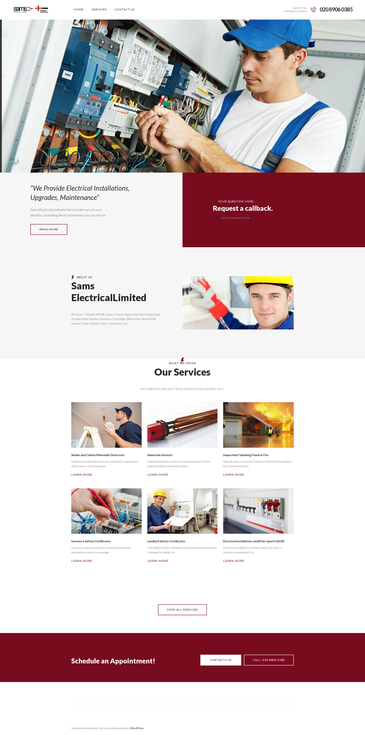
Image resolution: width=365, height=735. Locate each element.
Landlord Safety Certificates (166, 541)
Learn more (81, 474)
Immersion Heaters (159, 455)
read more (48, 229)
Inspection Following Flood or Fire (246, 455)
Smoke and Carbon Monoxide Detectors (97, 455)
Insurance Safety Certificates (90, 541)
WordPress (137, 728)
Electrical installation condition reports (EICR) (253, 541)
